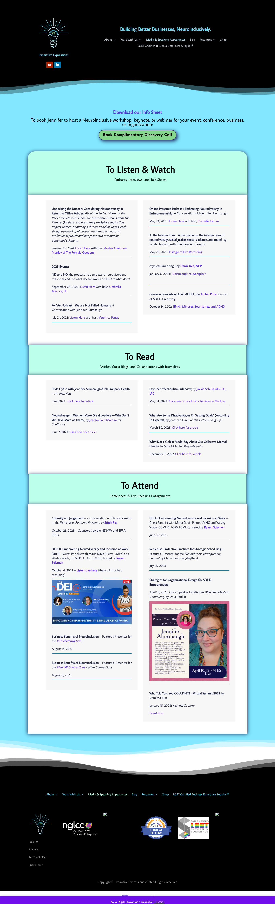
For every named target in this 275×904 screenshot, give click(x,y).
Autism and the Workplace (189, 274)
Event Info (156, 713)
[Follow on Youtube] (49, 65)
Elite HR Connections (71, 667)
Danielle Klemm (208, 221)
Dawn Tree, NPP (191, 266)
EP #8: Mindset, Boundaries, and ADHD (199, 306)
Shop (223, 39)
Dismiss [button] (159, 902)
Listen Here (82, 248)
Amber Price (209, 294)
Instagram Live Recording (185, 252)
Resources (206, 39)
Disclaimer (36, 865)
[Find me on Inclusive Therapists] (105, 815)
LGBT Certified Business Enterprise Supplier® (165, 46)
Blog (192, 39)
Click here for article (80, 401)
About (108, 39)
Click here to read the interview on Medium (197, 401)
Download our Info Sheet (137, 112)
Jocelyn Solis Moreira (103, 420)
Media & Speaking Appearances (165, 39)
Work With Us (129, 39)
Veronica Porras (109, 317)
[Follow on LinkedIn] (57, 65)
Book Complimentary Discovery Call (137, 135)
